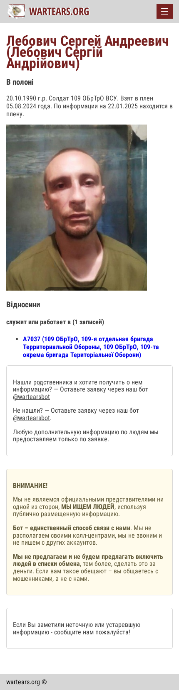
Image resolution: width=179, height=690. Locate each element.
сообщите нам (74, 632)
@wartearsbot (31, 397)
